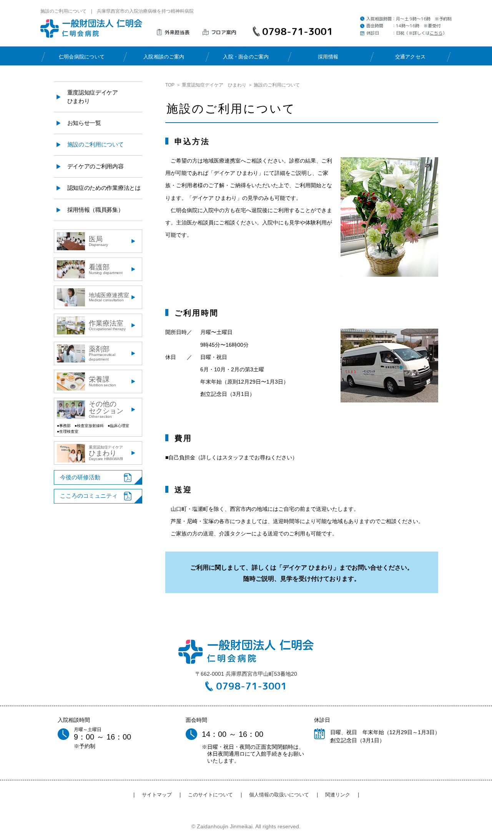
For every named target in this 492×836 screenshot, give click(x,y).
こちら (436, 33)
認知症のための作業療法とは (104, 187)
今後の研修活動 (80, 477)
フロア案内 (223, 32)
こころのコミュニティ (89, 495)
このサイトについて (210, 795)
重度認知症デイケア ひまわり (214, 85)
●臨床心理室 (118, 426)
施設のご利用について (95, 144)
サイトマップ (157, 795)
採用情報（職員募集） (95, 209)
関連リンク (337, 795)
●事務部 (64, 426)
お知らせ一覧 (84, 123)
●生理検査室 (67, 431)
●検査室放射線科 (89, 426)
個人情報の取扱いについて (279, 795)
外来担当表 (177, 32)
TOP (170, 85)
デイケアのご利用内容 (95, 166)
